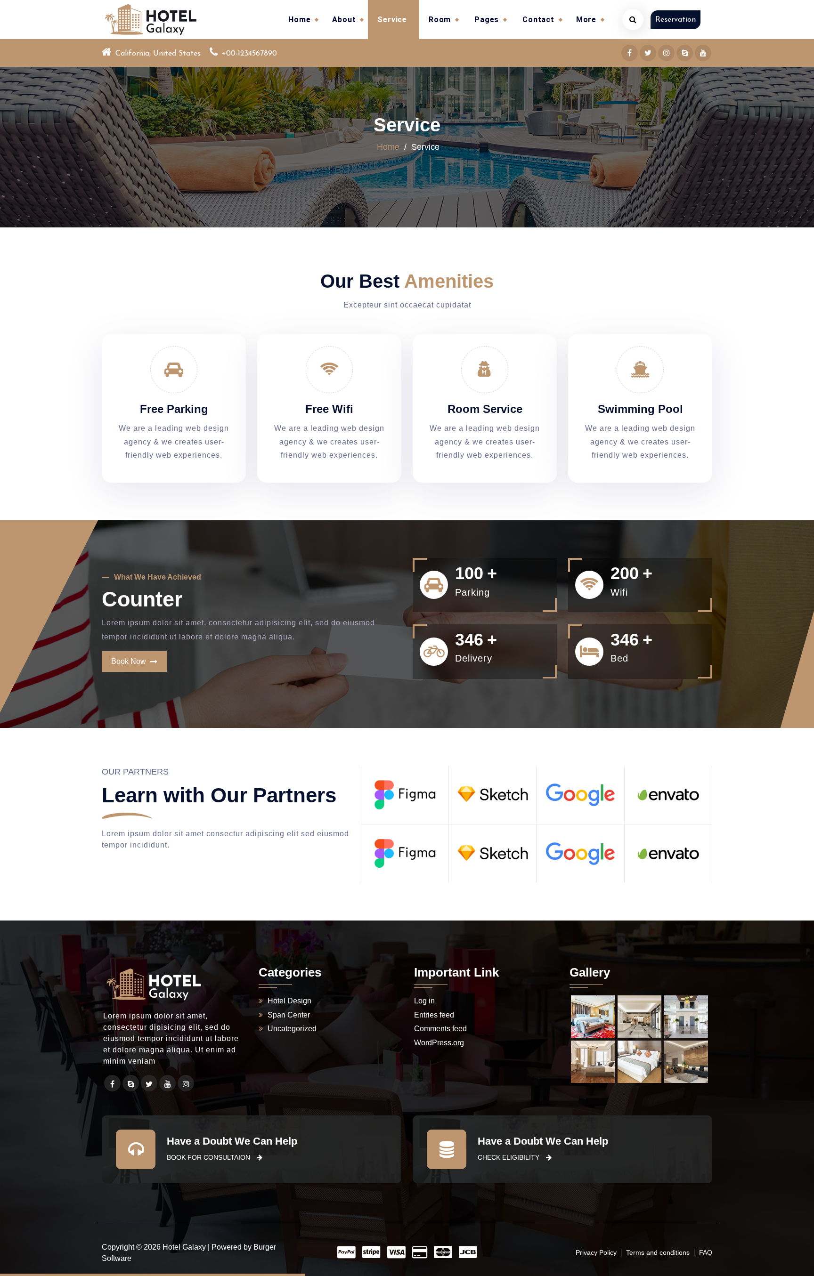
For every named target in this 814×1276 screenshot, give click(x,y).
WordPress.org (439, 1043)
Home (299, 19)
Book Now (130, 661)
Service (392, 19)
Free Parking (174, 409)
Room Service (485, 409)
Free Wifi (329, 409)
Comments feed (440, 1029)
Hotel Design (289, 1001)
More (586, 19)
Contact (538, 19)
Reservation (675, 20)
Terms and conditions (658, 1252)
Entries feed (434, 1015)
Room (440, 19)
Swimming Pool (640, 409)
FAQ (705, 1252)
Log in (424, 1001)
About (344, 19)
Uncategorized (292, 1029)
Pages (486, 19)
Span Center (289, 1015)
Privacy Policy (596, 1252)
